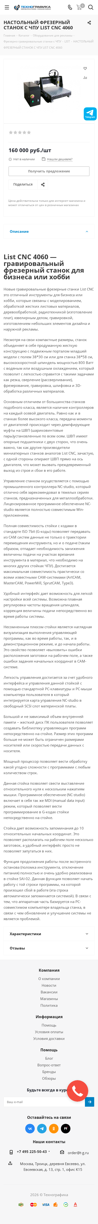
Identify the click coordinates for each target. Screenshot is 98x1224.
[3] (20, 133)
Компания (49, 970)
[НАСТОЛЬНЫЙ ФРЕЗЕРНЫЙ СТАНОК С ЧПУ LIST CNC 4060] (49, 89)
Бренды (49, 1071)
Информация (49, 1016)
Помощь (49, 1025)
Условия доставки (49, 1038)
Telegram (42, 1128)
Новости (49, 985)
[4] (24, 133)
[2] (15, 133)
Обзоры (49, 1078)
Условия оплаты (49, 1031)
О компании (49, 978)
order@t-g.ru (78, 1152)
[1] (11, 133)
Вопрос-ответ (49, 1065)
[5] (29, 133)
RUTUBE (65, 1128)
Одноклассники (54, 1128)
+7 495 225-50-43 (32, 1151)
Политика (49, 1005)
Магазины (49, 998)
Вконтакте (30, 1128)
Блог (49, 1058)
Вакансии (49, 992)
